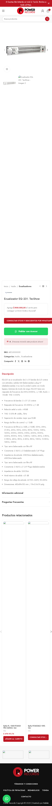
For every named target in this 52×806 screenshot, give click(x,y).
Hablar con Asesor (28, 331)
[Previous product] (40, 286)
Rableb (46, 803)
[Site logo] (26, 10)
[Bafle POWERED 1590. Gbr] (38, 623)
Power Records (9, 803)
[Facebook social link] (15, 361)
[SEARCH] (47, 19)
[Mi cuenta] (42, 10)
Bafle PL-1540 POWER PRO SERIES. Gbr (12, 727)
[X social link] (18, 361)
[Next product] (46, 286)
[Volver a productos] (43, 286)
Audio (13, 286)
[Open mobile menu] (3, 10)
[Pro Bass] (13, 754)
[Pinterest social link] (22, 361)
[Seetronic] (39, 754)
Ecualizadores (25, 286)
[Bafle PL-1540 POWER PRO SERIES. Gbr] (13, 623)
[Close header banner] (48, 3)
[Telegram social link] (29, 361)
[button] (4, 50)
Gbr (4, 731)
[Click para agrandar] (7, 69)
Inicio (6, 286)
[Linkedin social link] (25, 361)
